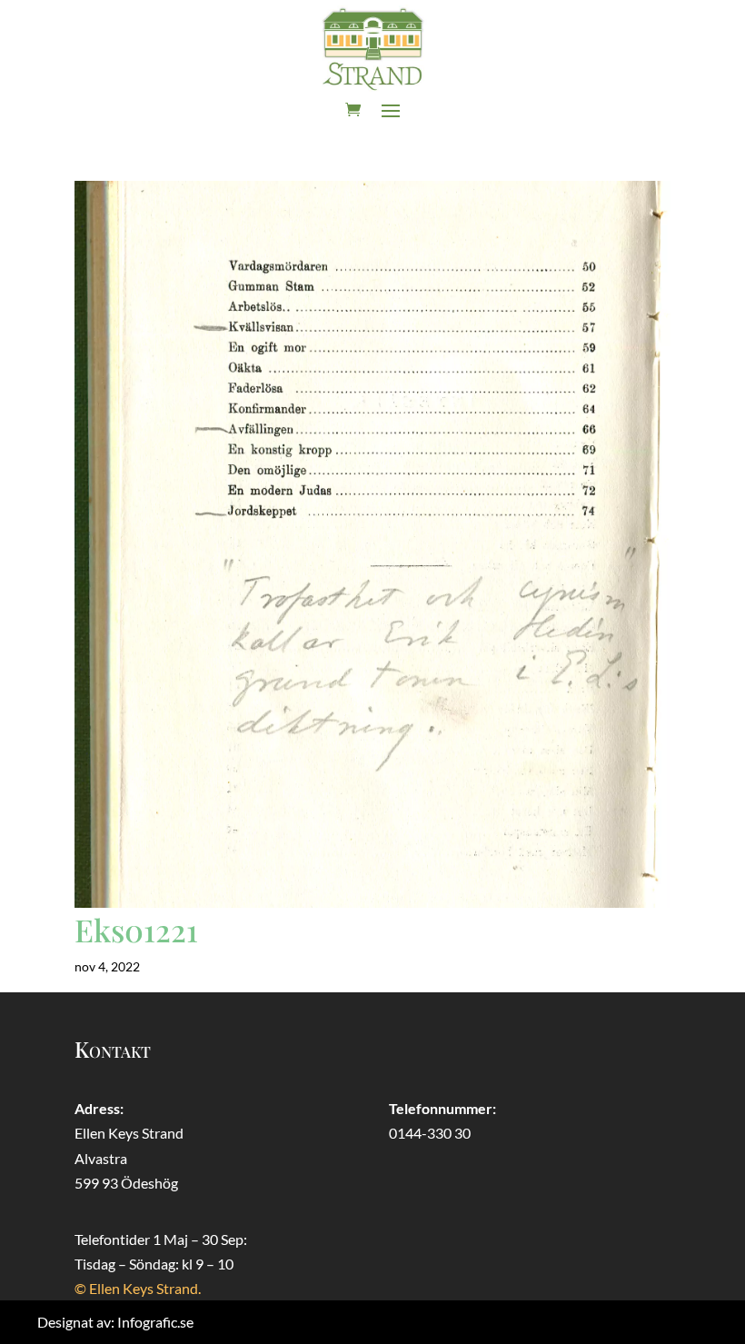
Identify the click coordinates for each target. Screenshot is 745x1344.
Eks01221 (136, 930)
